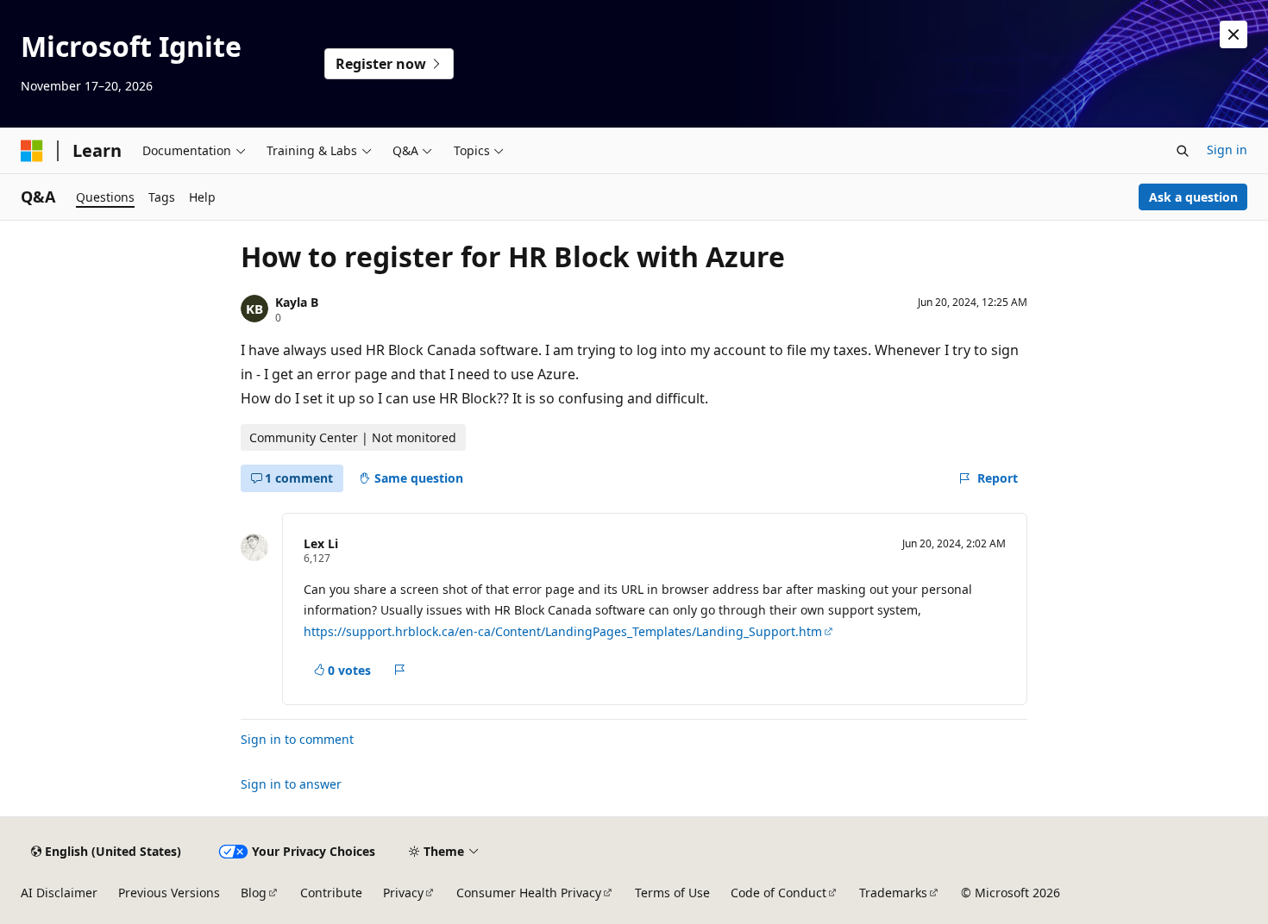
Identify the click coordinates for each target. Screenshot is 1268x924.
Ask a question (1193, 197)
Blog (254, 892)
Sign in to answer (291, 784)
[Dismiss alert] (1233, 34)
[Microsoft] (32, 151)
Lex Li (321, 543)
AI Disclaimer (59, 892)
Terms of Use (672, 892)
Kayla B (296, 302)
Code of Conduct (778, 892)
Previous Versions (169, 892)
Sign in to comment (297, 739)
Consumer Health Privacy (528, 892)
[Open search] (1182, 150)
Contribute (331, 892)
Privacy (403, 892)
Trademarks (893, 892)
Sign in (1227, 149)
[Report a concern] (400, 670)
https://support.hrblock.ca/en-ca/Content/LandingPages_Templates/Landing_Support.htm (563, 631)
